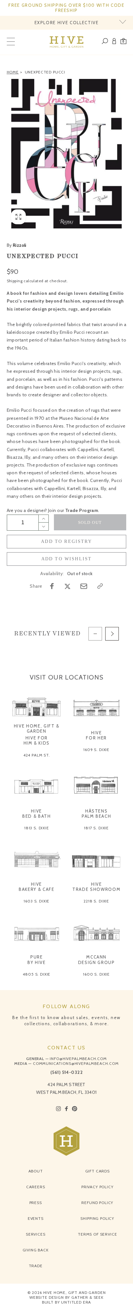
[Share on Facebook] (52, 586)
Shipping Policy (97, 1218)
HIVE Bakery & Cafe (36, 887)
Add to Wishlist (66, 558)
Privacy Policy (97, 1186)
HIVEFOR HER (96, 735)
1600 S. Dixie (96, 974)
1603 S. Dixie (36, 901)
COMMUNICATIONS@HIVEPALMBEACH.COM (76, 1063)
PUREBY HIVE (36, 959)
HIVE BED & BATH (36, 813)
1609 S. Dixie (96, 749)
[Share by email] (84, 586)
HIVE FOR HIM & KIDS (37, 740)
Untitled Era (76, 1302)
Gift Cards (97, 1171)
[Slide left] (95, 634)
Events (36, 1218)
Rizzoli (16, 245)
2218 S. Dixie (96, 901)
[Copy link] (100, 586)
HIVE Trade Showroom (96, 887)
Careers (35, 1186)
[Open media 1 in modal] (67, 153)
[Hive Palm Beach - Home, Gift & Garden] (67, 42)
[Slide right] (112, 634)
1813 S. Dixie (36, 827)
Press (35, 1202)
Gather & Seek (87, 1297)
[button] (123, 42)
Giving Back (36, 1250)
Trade (36, 1265)
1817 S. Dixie (96, 827)
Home (13, 72)
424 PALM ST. (36, 755)
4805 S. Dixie (36, 974)
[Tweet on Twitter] (67, 586)
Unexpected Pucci (45, 72)
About (35, 1171)
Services (36, 1234)
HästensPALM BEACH (96, 813)
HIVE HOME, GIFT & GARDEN (36, 728)
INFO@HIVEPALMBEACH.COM (78, 1058)
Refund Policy (97, 1202)
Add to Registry (66, 541)
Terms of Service (97, 1234)
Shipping (15, 280)
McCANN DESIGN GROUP (96, 959)
